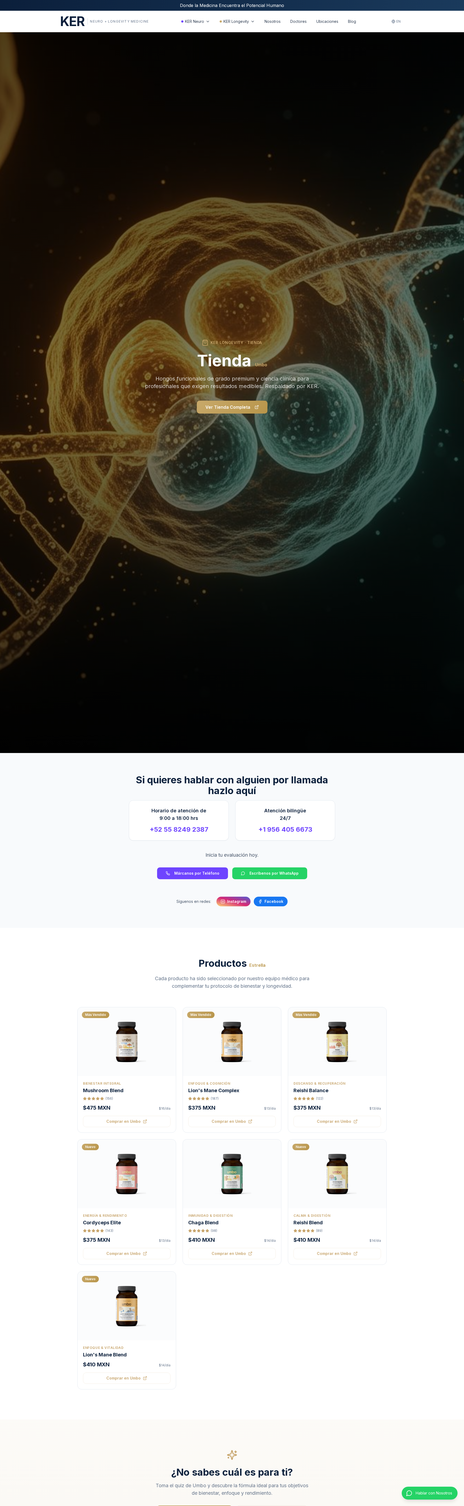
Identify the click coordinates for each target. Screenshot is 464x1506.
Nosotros (272, 21)
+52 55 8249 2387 (179, 829)
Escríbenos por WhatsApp (274, 873)
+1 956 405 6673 (285, 829)
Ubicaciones (327, 21)
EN (398, 21)
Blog (352, 21)
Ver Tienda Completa (227, 407)
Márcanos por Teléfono (196, 873)
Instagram (236, 901)
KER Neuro (194, 21)
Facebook (273, 901)
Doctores (298, 21)
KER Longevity (236, 21)
